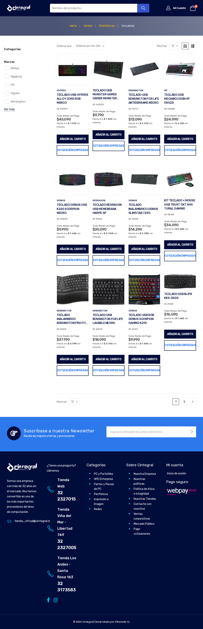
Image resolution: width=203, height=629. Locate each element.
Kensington (135, 90)
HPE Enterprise (103, 479)
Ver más (9, 109)
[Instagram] (54, 599)
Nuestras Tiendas (145, 499)
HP (165, 90)
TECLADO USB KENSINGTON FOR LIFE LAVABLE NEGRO (108, 319)
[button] (185, 46)
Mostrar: (162, 46)
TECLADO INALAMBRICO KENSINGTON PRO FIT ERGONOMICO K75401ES (71, 323)
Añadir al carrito (73, 139)
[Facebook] (48, 599)
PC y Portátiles (103, 474)
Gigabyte (16, 76)
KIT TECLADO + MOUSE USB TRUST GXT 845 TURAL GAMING (179, 204)
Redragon (99, 200)
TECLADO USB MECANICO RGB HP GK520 (177, 99)
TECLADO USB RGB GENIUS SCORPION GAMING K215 (141, 319)
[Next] (193, 401)
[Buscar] (143, 8)
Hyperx (61, 90)
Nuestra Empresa (145, 474)
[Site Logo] (18, 8)
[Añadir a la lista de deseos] (82, 59)
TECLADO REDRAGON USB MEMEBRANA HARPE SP (107, 209)
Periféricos (101, 494)
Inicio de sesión (176, 473)
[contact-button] (192, 431)
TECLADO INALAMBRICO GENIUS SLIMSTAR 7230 (143, 209)
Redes (98, 509)
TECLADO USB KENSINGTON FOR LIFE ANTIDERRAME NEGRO (143, 99)
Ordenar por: (64, 46)
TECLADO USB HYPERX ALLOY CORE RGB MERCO (72, 99)
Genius (61, 200)
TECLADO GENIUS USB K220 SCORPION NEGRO (72, 209)
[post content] (72, 69)
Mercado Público (144, 524)
